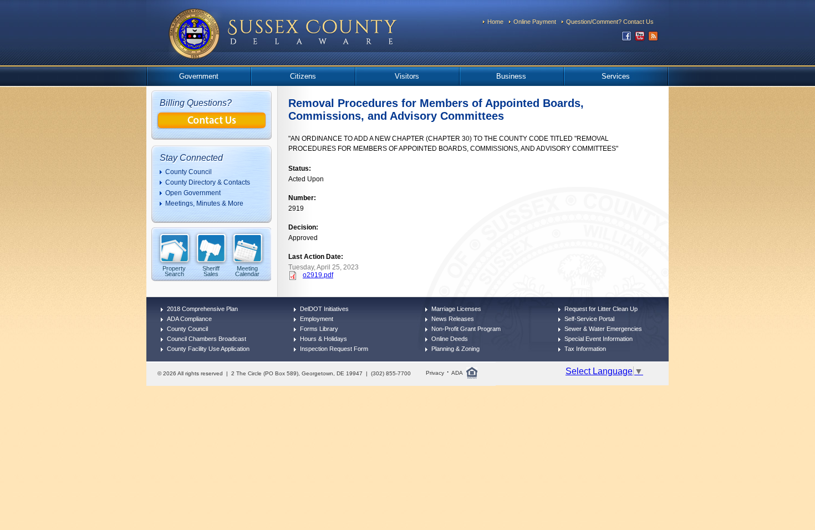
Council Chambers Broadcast (206, 338)
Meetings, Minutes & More (204, 203)
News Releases (452, 318)
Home (495, 21)
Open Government (193, 193)
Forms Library (319, 328)
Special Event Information (598, 338)
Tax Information (585, 348)
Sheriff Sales (211, 271)
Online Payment (534, 21)
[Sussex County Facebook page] (626, 38)
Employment (316, 318)
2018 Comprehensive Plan (202, 308)
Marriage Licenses (456, 308)
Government (198, 76)
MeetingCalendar (247, 271)
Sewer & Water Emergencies (603, 328)
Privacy (435, 373)
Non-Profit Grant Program (466, 328)
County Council (188, 172)
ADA (457, 373)
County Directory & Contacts (207, 182)
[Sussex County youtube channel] (639, 38)
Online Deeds (449, 338)
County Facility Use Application (208, 348)
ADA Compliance (189, 318)
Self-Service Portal (589, 318)
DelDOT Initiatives (324, 308)
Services (616, 76)
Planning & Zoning (455, 348)
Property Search (174, 271)
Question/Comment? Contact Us (610, 21)
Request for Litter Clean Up (601, 308)
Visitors (407, 76)
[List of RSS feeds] (653, 38)
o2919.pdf (318, 275)
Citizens (303, 76)
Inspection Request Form (334, 348)
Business (511, 76)
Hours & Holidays (323, 338)
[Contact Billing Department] (212, 126)
